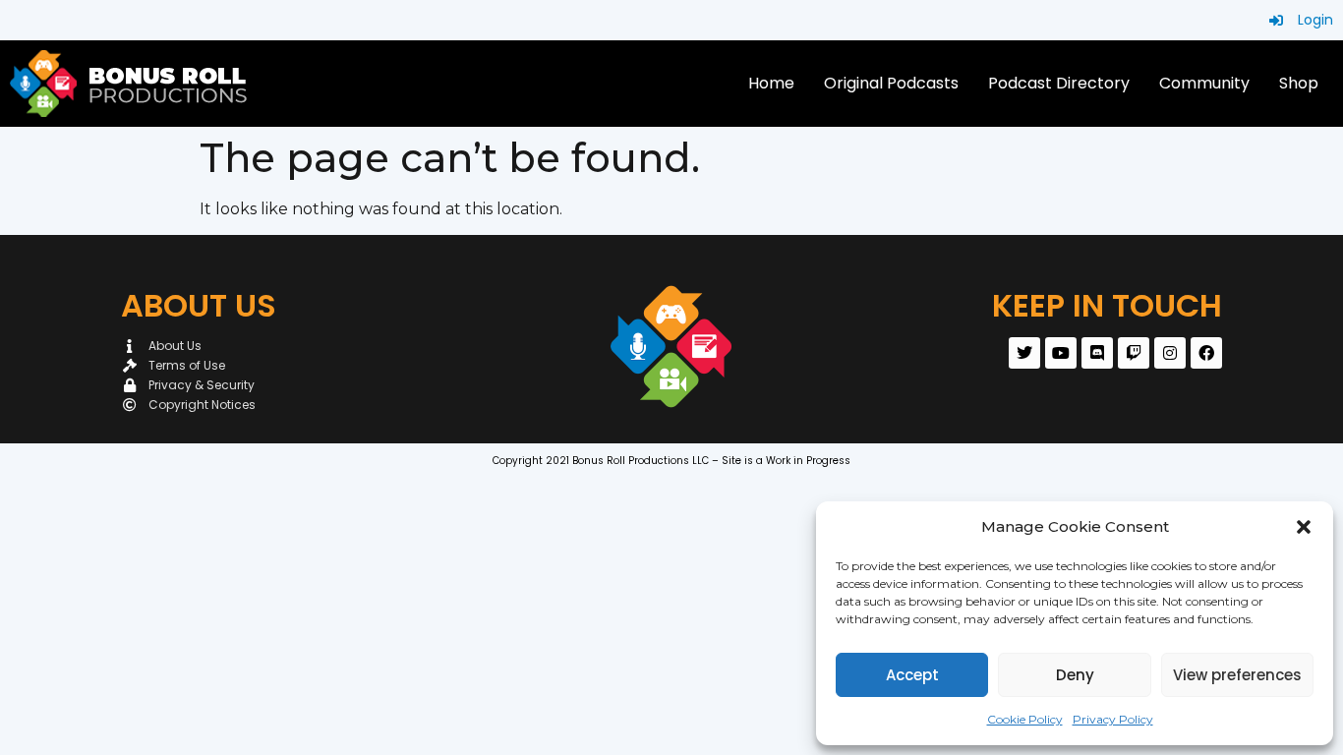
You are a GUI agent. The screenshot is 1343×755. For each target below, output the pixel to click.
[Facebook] (1206, 353)
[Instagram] (1170, 353)
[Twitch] (1133, 353)
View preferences (1237, 675)
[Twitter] (1024, 353)
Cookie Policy (1025, 719)
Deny (1075, 675)
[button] (1304, 527)
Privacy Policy (1113, 719)
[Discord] (1097, 353)
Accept (912, 675)
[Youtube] (1061, 353)
